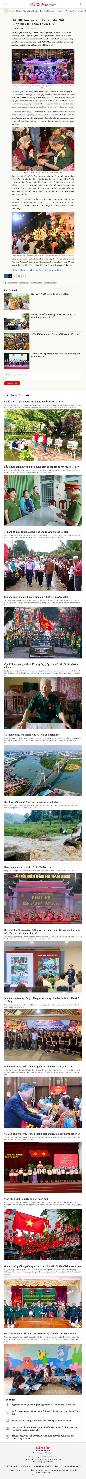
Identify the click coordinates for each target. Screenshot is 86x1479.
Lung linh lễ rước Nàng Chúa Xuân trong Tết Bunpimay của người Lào (53, 315)
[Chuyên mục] (5, 4)
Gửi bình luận (12, 383)
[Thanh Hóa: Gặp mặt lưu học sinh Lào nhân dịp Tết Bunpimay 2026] (16, 361)
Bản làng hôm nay (47, 11)
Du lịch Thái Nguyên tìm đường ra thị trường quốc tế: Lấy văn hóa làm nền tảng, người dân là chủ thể (42, 932)
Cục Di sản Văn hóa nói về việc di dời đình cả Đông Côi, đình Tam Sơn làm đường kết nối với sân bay (45, 1428)
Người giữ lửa (71, 11)
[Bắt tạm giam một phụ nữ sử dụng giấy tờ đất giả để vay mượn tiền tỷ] (43, 500)
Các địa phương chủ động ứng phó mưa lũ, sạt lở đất (31, 802)
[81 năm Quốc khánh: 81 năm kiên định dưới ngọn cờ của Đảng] (43, 632)
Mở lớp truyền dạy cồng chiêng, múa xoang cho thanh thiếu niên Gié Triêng (41, 1000)
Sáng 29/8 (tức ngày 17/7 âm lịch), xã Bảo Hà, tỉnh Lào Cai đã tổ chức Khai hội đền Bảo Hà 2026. (38, 871)
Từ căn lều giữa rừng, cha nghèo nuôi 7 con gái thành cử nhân (41, 1420)
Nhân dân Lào (24, 282)
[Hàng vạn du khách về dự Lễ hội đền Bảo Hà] (43, 898)
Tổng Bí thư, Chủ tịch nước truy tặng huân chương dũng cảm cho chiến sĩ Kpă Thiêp (43, 1437)
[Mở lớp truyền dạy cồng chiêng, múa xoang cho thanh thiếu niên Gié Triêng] (43, 1035)
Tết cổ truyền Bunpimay (22, 91)
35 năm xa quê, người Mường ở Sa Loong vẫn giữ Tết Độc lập (36, 532)
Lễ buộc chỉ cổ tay (36, 282)
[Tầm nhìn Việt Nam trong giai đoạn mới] (43, 1234)
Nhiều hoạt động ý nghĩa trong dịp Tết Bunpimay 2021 (37, 270)
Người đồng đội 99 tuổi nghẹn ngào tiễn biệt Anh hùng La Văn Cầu (43, 1405)
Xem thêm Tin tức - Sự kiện (17, 395)
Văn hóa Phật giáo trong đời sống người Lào (50, 294)
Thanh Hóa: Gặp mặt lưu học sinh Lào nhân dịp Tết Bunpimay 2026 (55, 355)
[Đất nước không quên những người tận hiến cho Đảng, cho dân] (43, 1102)
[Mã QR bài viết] (23, 276)
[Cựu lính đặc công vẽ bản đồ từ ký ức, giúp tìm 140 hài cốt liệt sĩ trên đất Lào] (43, 703)
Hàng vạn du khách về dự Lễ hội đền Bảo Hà (27, 867)
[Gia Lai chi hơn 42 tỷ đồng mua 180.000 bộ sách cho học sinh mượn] (43, 1369)
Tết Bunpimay (12, 282)
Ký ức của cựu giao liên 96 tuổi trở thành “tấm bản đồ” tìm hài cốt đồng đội (46, 1412)
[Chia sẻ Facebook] (6, 276)
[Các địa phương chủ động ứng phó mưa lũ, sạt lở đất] (43, 835)
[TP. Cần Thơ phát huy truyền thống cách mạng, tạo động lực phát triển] (43, 1167)
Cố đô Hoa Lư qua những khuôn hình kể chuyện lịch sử (33, 401)
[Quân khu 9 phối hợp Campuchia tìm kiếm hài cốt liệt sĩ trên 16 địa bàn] (43, 1302)
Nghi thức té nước (50, 282)
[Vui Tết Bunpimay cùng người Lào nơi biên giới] (16, 341)
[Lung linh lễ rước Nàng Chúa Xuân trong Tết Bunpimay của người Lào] (16, 321)
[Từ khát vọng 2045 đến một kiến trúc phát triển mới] (43, 770)
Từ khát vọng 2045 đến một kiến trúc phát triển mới (32, 734)
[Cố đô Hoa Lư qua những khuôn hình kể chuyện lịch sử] (43, 435)
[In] (19, 276)
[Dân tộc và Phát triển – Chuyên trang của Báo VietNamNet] (35, 4)
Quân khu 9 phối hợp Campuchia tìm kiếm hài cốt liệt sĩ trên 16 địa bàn (42, 1266)
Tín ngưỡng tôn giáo (31, 11)
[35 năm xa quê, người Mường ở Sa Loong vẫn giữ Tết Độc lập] (43, 565)
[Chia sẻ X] (10, 276)
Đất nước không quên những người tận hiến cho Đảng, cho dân (38, 1066)
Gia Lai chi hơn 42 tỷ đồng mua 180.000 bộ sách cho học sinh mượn (40, 1333)
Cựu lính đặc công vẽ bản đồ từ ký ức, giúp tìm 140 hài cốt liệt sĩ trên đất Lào (41, 666)
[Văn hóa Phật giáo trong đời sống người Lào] (16, 301)
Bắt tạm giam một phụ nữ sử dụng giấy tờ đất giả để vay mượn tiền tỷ (41, 466)
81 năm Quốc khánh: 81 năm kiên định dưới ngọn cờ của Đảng (37, 597)
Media (80, 11)
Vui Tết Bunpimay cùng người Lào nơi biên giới (55, 334)
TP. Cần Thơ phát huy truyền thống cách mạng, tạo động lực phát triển (42, 1134)
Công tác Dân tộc (15, 11)
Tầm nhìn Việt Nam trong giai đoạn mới (26, 1199)
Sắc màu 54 (60, 11)
